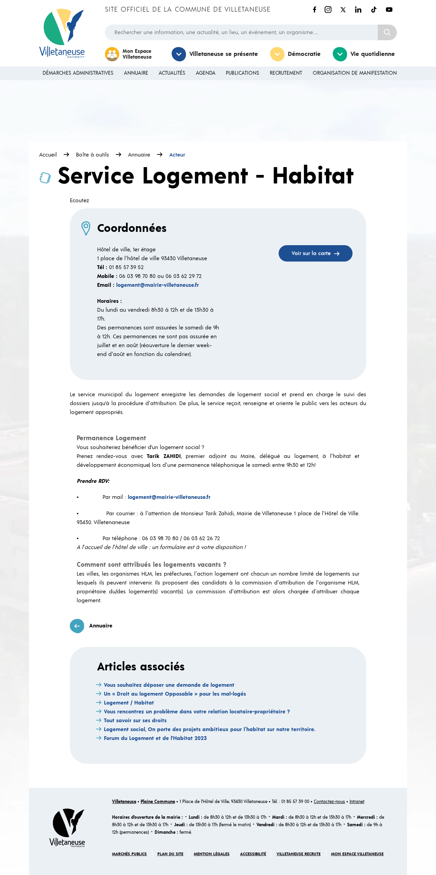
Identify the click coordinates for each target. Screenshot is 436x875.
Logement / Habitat (129, 703)
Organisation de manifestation (355, 73)
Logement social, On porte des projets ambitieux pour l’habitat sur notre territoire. (209, 729)
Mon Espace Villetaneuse (137, 54)
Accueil (48, 155)
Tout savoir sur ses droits (135, 720)
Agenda (206, 73)
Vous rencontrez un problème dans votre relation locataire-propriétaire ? (197, 711)
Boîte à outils (92, 155)
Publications (242, 73)
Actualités (172, 73)
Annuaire (136, 73)
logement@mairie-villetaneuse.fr (157, 285)
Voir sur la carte (311, 253)
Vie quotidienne (373, 54)
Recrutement (286, 73)
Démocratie (304, 54)
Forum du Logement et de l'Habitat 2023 (155, 738)
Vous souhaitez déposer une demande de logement (169, 685)
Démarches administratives (78, 73)
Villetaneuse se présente (223, 54)
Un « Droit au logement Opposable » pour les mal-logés (175, 694)
